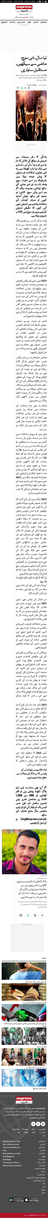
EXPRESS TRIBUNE (6, 1)
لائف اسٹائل (41, 1162)
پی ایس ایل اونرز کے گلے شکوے (36, 1067)
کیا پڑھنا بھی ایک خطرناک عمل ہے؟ (34, 1002)
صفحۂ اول (43, 22)
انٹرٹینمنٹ (41, 1159)
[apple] (31, 1201)
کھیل (29, 22)
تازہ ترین (35, 22)
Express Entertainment (12, 1165)
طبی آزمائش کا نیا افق (39, 1088)
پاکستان (12, 22)
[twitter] (35, 915)
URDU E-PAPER (18, 1)
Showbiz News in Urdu (11, 1141)
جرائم (43, 1192)
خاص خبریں (21, 22)
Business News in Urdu (11, 1153)
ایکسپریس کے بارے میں (41, 1132)
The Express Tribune (11, 1162)
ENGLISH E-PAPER (30, 1)
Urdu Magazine (9, 1156)
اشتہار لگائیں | (18, 17)
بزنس (43, 1186)
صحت (43, 1171)
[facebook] (42, 915)
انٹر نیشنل (42, 1153)
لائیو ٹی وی (24, 17)
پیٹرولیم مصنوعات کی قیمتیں (35, 1177)
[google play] (16, 1201)
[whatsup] (27, 915)
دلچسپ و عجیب (40, 1168)
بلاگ (43, 1183)
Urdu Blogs (7, 1159)
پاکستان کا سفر (41, 1047)
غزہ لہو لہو (42, 1147)
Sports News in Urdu (11, 1144)
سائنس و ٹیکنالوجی (39, 1180)
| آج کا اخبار (30, 17)
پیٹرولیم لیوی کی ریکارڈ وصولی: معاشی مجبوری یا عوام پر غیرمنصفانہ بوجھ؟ (25, 1024)
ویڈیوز (43, 1189)
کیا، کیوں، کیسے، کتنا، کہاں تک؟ (35, 982)
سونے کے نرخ (41, 1174)
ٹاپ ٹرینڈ (42, 1165)
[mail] (20, 915)
